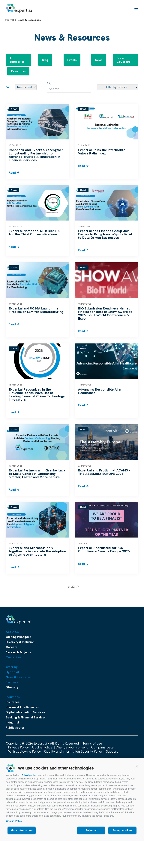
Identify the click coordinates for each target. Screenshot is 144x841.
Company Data (102, 747)
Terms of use (92, 743)
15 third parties (28, 775)
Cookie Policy (14, 820)
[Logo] (19, 8)
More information (22, 830)
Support (112, 751)
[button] (136, 765)
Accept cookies (122, 830)
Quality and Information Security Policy (73, 751)
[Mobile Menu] (136, 8)
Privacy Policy (18, 747)
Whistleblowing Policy (24, 751)
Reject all (91, 830)
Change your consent (72, 747)
